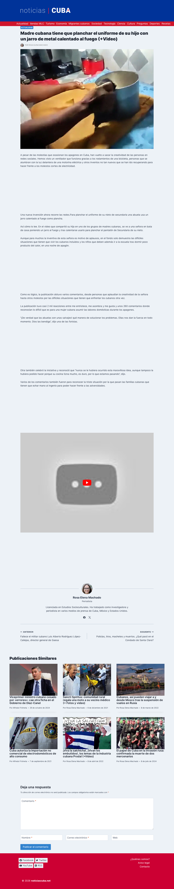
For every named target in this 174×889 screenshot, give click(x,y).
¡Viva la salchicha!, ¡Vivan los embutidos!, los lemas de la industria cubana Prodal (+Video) (87, 753)
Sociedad (96, 23)
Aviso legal (144, 862)
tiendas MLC (37, 23)
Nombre (27, 837)
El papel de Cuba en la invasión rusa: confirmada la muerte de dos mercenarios (140, 753)
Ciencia (121, 23)
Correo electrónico (78, 837)
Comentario (29, 801)
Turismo (50, 23)
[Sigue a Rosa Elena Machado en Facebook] (84, 617)
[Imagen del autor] (22, 45)
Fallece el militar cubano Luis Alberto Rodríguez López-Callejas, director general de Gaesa (50, 636)
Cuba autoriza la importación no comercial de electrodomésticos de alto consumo (33, 753)
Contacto (145, 866)
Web (115, 837)
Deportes (155, 23)
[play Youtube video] (87, 483)
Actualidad (22, 23)
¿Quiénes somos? (140, 859)
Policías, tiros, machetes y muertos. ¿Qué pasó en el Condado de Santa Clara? (125, 636)
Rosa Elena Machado (38, 45)
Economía (61, 23)
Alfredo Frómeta (20, 708)
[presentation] (34, 680)
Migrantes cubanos (79, 23)
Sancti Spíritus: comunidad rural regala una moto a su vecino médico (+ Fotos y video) (86, 700)
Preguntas (142, 23)
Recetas (166, 23)
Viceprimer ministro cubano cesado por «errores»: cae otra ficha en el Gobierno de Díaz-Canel (33, 700)
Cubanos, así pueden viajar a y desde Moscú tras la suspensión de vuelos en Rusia (139, 700)
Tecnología (109, 23)
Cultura (131, 23)
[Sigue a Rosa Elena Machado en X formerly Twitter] (89, 617)
